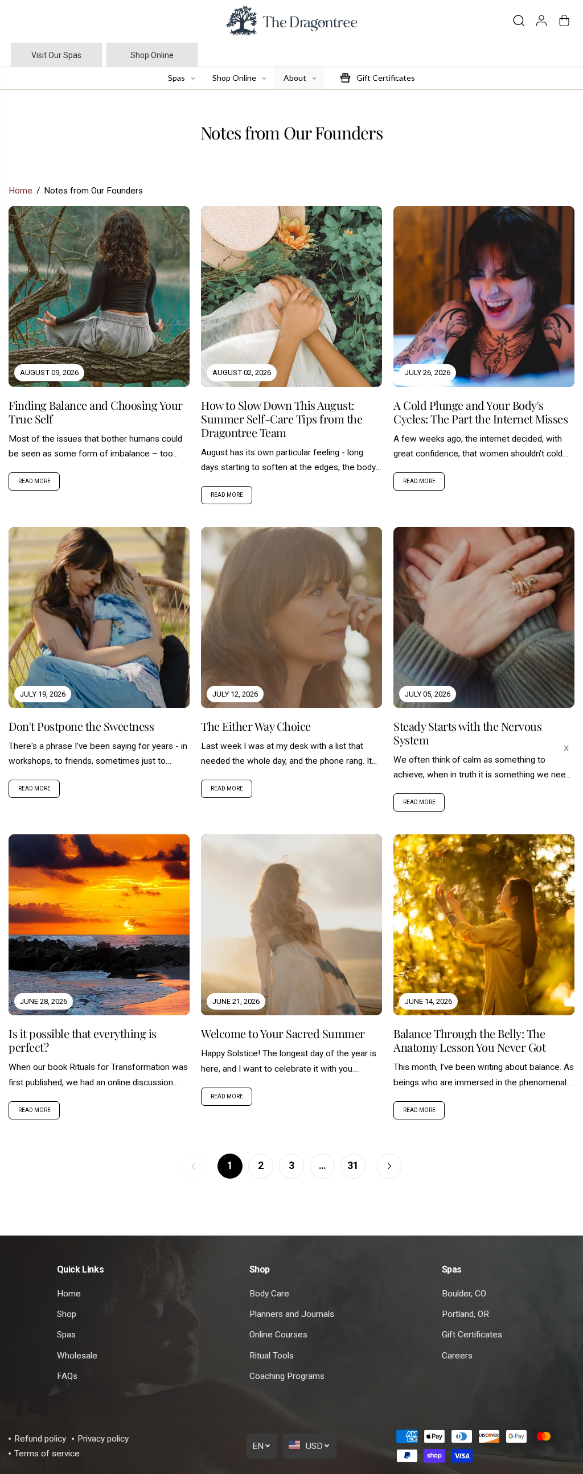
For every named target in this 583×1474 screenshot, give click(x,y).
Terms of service (47, 1453)
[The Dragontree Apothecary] (291, 21)
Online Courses (278, 1334)
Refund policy (40, 1439)
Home (20, 191)
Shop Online (152, 55)
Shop (66, 1314)
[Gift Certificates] (345, 77)
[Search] (518, 20)
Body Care (269, 1293)
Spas (66, 1334)
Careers (457, 1356)
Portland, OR (465, 1314)
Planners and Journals (291, 1314)
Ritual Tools (271, 1356)
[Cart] (564, 20)
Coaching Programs (287, 1376)
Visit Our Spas (56, 55)
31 (353, 1165)
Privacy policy (103, 1439)
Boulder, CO (464, 1293)
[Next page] (389, 1166)
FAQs (67, 1376)
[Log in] (541, 20)
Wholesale (77, 1356)
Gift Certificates (472, 1334)
